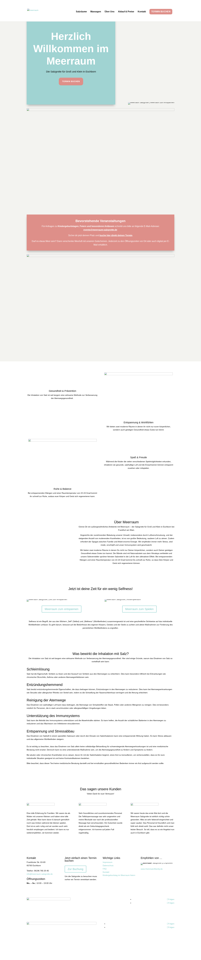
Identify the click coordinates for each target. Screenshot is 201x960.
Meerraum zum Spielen (139, 609)
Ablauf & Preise (126, 12)
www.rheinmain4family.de (152, 869)
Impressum (107, 862)
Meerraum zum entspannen (61, 609)
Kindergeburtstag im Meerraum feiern (119, 875)
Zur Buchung (75, 869)
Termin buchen (71, 81)
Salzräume (81, 12)
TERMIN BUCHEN (161, 11)
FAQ (105, 869)
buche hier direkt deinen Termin (116, 235)
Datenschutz (108, 865)
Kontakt (142, 12)
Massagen (95, 12)
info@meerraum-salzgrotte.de (40, 874)
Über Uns (109, 12)
